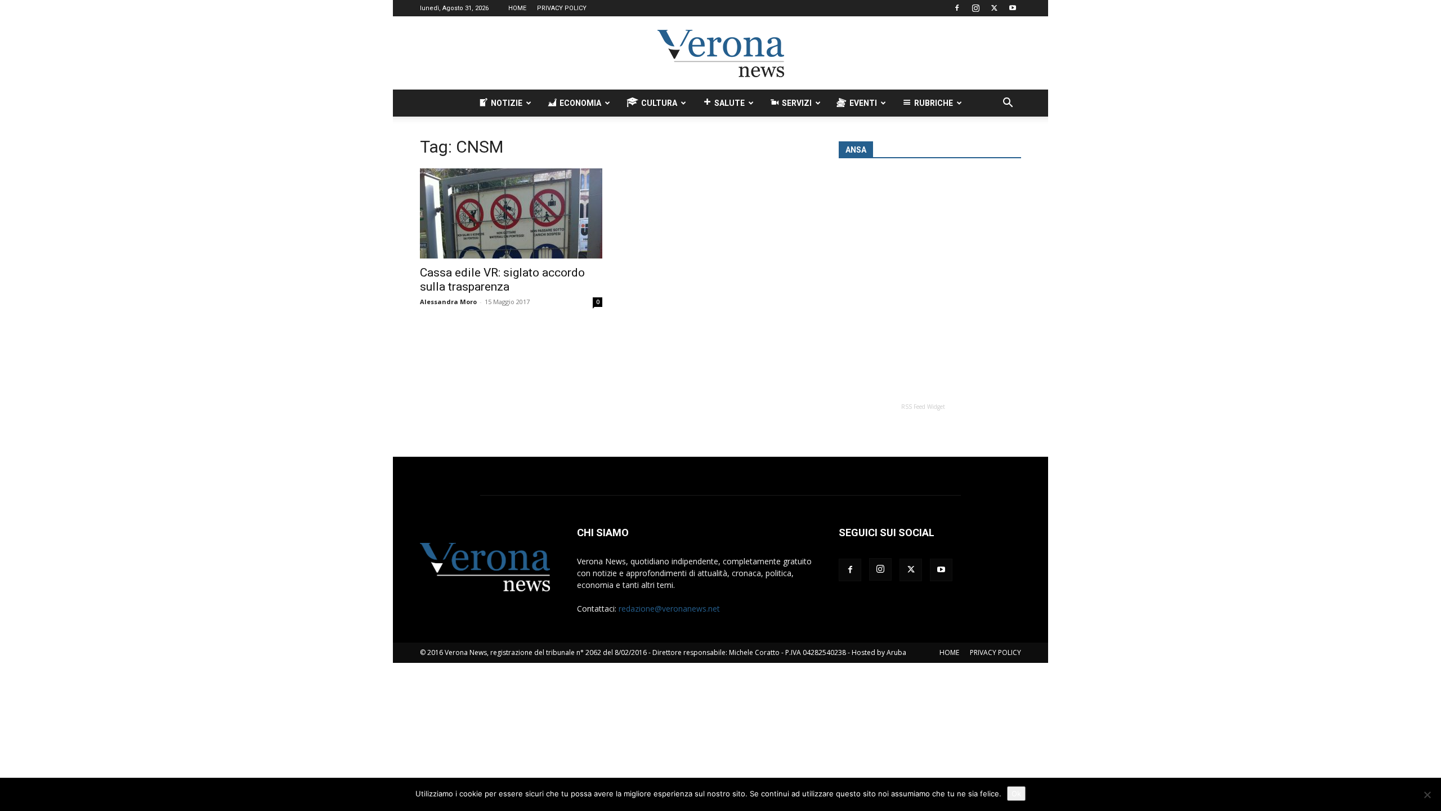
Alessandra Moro (448, 301)
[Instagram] (975, 8)
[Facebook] (956, 8)
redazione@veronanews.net (669, 608)
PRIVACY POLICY (562, 8)
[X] (994, 8)
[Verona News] (720, 53)
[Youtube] (1012, 8)
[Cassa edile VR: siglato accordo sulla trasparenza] (511, 213)
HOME (517, 8)
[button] (1007, 104)
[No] (1427, 794)
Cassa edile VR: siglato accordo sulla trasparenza (502, 279)
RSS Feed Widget (923, 407)
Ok (1016, 793)
